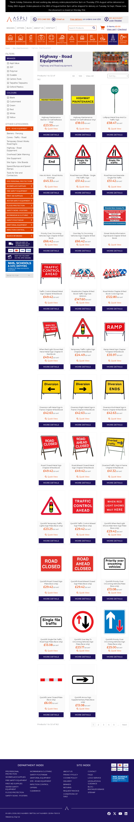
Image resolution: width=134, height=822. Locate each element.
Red (11, 109)
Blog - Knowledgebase (96, 788)
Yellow (12, 117)
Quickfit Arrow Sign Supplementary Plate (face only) (82, 699)
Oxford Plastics (16, 87)
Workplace (20, 42)
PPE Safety (10, 42)
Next (124, 725)
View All (90, 76)
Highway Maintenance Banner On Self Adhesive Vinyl (51, 119)
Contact (50, 28)
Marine (51, 42)
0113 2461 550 (44, 19)
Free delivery (76, 19)
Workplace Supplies (15, 777)
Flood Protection (61, 42)
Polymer (13, 71)
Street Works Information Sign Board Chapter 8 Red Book (114, 235)
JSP (11, 67)
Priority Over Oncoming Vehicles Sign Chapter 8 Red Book (51, 235)
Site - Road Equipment (40, 781)
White (12, 113)
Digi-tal (17, 817)
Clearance (35, 791)
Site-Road (113, 42)
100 (80, 76)
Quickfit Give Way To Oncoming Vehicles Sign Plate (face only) (82, 641)
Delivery (67, 781)
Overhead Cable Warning (18, 154)
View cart (111, 29)
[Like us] (109, 814)
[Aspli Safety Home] (16, 19)
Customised (15, 101)
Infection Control (123, 42)
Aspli (9, 813)
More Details (51, 134)
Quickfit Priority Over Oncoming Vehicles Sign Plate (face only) (114, 641)
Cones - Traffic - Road (16, 137)
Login (111, 21)
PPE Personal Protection (12, 772)
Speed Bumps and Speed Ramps (18, 167)
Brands (11, 28)
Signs (72, 42)
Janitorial (103, 42)
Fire (31, 42)
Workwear (82, 42)
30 (73, 76)
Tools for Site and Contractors (14, 174)
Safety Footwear (38, 775)
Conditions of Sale (70, 795)
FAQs (90, 775)
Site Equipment (14, 158)
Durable (13, 75)
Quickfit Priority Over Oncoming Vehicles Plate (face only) (114, 583)
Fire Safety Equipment (16, 780)
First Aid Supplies (13, 784)
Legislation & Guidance (94, 782)
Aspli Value (14, 63)
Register (118, 21)
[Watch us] (120, 814)
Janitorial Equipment (40, 778)
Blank (12, 97)
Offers (20, 28)
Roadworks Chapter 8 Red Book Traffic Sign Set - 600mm (83, 293)
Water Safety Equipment (12, 788)
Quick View (52, 129)
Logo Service (94, 778)
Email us (60, 19)
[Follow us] (114, 814)
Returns (67, 787)
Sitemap (91, 792)
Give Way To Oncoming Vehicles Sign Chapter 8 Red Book (83, 235)
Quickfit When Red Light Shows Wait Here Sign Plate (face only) (114, 525)
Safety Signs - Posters (16, 796)
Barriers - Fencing (15, 133)
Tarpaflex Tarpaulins (18, 83)
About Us (39, 28)
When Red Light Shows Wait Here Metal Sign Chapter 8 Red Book (51, 351)
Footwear (92, 42)
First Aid (41, 42)
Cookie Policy (70, 778)
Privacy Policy (70, 775)
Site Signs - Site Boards (17, 162)
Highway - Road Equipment (14, 149)
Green (12, 105)
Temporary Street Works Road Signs (18, 142)
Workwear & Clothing (41, 771)
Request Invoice (71, 791)
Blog (29, 28)
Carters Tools (15, 79)
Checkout (122, 29)
